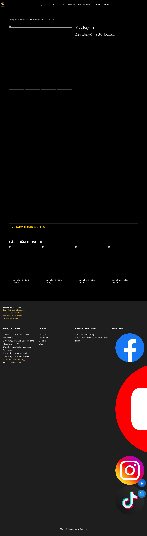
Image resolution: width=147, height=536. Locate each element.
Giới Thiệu (52, 4)
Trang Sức (43, 334)
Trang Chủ (41, 4)
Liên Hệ (106, 4)
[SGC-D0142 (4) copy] (40, 56)
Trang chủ (13, 20)
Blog (98, 4)
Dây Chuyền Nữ (25, 20)
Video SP (71, 4)
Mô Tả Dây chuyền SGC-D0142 (28, 227)
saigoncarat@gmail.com (18, 356)
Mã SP (62, 4)
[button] (73, 226)
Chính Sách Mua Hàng (84, 334)
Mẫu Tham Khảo (84, 4)
